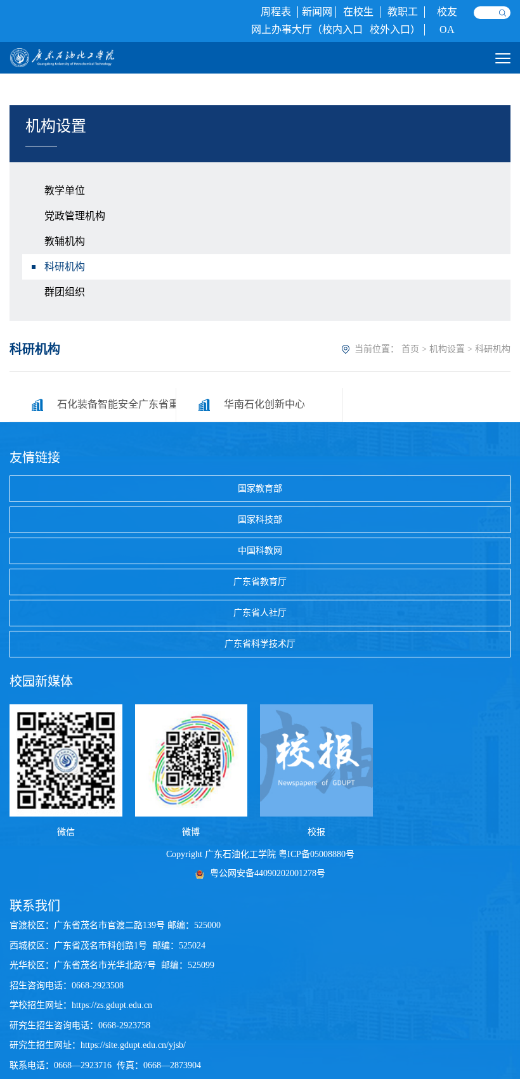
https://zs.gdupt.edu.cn (112, 1005)
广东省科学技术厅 (260, 644)
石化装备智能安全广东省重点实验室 (116, 404)
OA (447, 29)
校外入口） (395, 29)
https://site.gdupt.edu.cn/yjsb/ (133, 1045)
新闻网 (317, 11)
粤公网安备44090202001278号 (267, 873)
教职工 (402, 11)
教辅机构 (64, 241)
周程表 (276, 11)
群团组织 (64, 292)
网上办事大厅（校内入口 (307, 29)
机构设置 (447, 349)
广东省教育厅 (260, 581)
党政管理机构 (74, 215)
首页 (410, 349)
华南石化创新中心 (264, 404)
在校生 (358, 11)
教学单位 (64, 190)
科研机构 (64, 266)
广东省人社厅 (260, 612)
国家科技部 (260, 519)
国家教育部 (260, 488)
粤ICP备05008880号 (316, 854)
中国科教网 (260, 550)
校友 (447, 11)
